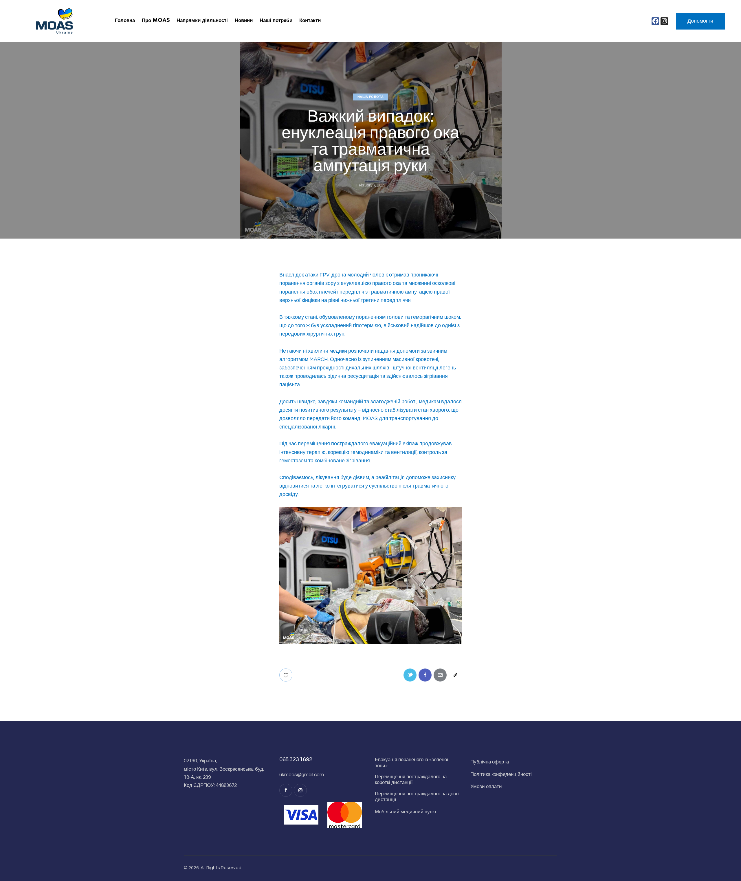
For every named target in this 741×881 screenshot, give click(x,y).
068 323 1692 (295, 759)
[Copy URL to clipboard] (455, 675)
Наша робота (370, 96)
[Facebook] (655, 21)
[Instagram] (664, 21)
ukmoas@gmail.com (301, 774)
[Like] (286, 675)
